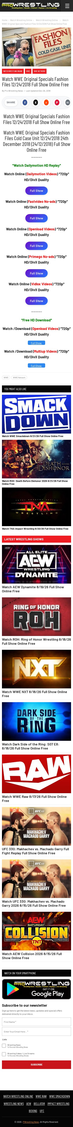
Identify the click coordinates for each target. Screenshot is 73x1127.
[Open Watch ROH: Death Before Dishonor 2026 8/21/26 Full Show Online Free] (36, 459)
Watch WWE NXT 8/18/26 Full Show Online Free (34, 694)
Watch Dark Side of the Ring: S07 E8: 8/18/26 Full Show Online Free (30, 746)
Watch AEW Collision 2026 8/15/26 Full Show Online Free (32, 956)
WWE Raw (41, 1096)
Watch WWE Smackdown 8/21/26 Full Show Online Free (32, 436)
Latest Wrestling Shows (24, 539)
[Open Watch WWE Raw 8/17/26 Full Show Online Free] (36, 774)
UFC (42, 1111)
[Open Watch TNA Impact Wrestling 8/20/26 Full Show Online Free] (36, 507)
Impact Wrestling (58, 1103)
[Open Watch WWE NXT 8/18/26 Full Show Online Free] (36, 669)
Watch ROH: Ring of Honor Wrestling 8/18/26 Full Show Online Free (36, 641)
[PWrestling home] (30, 6)
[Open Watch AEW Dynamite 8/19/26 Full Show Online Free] (36, 564)
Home (4, 20)
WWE (28, 71)
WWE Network (39, 71)
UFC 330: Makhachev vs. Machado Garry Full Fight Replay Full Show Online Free (35, 851)
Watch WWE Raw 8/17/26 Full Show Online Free (34, 798)
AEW (28, 1103)
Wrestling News (14, 1103)
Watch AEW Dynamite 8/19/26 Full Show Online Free (33, 589)
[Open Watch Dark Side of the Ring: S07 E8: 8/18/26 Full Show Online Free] (36, 721)
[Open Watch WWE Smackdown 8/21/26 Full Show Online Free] (36, 414)
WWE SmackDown (59, 1096)
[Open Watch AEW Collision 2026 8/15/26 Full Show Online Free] (36, 931)
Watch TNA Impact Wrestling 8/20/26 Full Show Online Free (35, 528)
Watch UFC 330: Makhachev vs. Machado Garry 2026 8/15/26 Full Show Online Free (34, 903)
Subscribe (36, 1064)
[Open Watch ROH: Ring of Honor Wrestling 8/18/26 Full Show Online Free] (36, 616)
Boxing (33, 1111)
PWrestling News (31, 1122)
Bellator (39, 1103)
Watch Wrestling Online (21, 20)
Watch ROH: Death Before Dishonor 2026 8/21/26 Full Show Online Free (35, 482)
